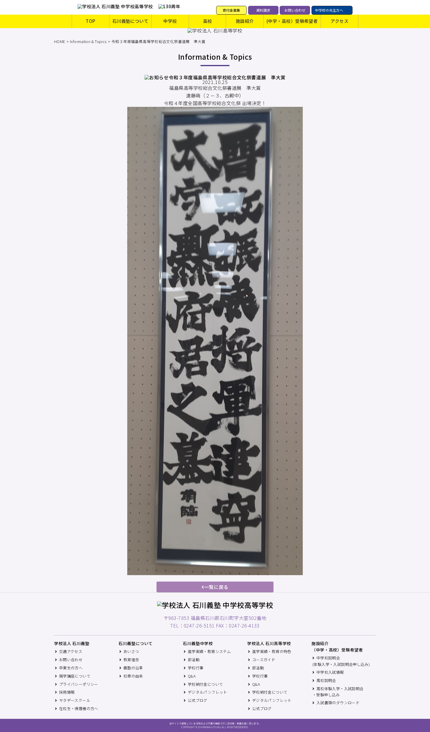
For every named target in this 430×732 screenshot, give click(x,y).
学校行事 (196, 668)
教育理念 (131, 659)
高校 (207, 21)
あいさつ (131, 651)
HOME (59, 41)
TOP (90, 21)
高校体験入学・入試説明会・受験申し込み (338, 692)
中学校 (170, 21)
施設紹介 (245, 21)
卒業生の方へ (70, 668)
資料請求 (263, 10)
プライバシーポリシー (78, 684)
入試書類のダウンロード (338, 702)
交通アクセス (70, 651)
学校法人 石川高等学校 (269, 643)
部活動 (193, 659)
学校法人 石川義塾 (72, 643)
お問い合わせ (294, 10)
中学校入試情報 (330, 672)
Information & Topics (88, 41)
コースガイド (263, 659)
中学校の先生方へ (329, 10)
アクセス (339, 21)
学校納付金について (205, 684)
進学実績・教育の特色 (271, 651)
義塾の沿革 (133, 668)
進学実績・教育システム (209, 651)
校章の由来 (133, 676)
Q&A (192, 676)
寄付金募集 (231, 10)
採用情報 (67, 692)
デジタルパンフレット (207, 692)
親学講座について (74, 676)
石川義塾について (130, 21)
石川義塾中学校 (198, 643)
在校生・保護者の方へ (78, 708)
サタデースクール (74, 700)
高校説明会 (326, 680)
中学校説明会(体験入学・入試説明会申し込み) (341, 661)
